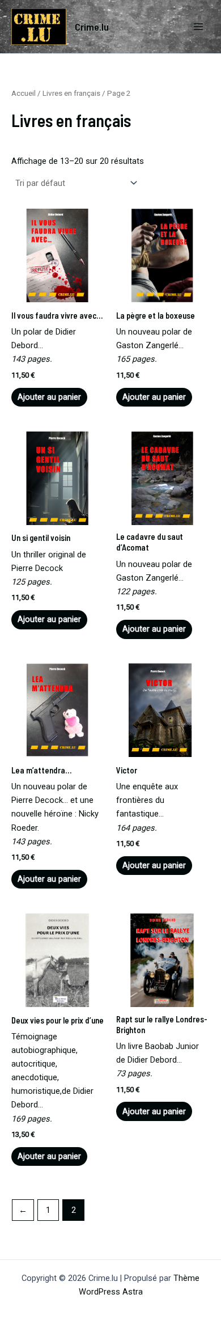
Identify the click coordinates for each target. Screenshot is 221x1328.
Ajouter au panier (49, 397)
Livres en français (71, 93)
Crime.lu (92, 26)
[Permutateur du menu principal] (198, 26)
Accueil (23, 93)
